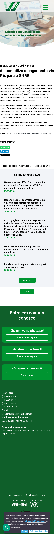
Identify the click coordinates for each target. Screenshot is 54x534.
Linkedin (5, 151)
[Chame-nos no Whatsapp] (6, 527)
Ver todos (27, 280)
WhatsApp (5, 147)
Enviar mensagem (27, 337)
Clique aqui (27, 375)
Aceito (24, 531)
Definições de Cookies (39, 531)
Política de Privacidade (35, 521)
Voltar (27, 291)
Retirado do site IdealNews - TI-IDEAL (33, 133)
